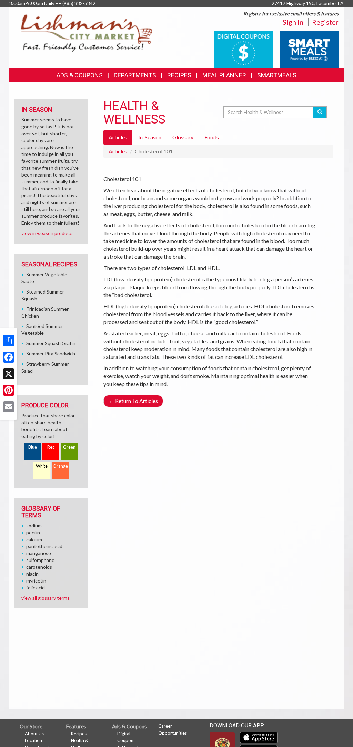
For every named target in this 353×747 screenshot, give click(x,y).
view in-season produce (46, 233)
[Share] (9, 341)
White (42, 466)
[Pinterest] (9, 390)
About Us (34, 733)
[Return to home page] (87, 33)
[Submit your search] (320, 112)
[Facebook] (9, 357)
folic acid (35, 587)
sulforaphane (40, 560)
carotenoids (39, 567)
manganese (38, 553)
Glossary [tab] (182, 137)
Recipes (179, 75)
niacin (32, 574)
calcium (34, 539)
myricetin (36, 581)
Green (69, 447)
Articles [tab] (118, 137)
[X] (9, 374)
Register (325, 22)
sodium (34, 526)
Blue (32, 447)
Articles (118, 151)
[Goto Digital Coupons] (243, 49)
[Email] (9, 407)
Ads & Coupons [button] (80, 75)
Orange (60, 466)
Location (33, 740)
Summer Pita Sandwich (50, 353)
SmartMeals (276, 75)
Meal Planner (224, 75)
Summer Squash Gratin (50, 343)
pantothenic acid (44, 546)
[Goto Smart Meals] (309, 49)
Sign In (293, 22)
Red (51, 447)
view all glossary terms (45, 598)
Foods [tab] (211, 137)
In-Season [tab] (149, 137)
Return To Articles (133, 400)
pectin (33, 532)
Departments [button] (135, 75)
